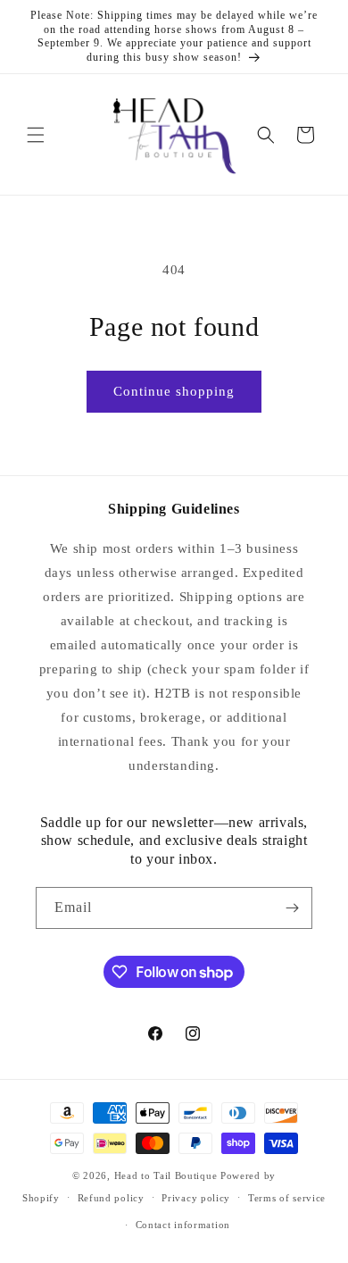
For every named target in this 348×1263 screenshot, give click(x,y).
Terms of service (287, 1197)
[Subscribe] (291, 908)
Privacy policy (196, 1197)
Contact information (183, 1224)
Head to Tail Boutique (166, 1175)
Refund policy (111, 1197)
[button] (35, 135)
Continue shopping (174, 391)
